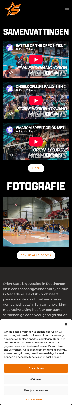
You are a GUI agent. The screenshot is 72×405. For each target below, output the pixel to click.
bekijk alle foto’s (36, 255)
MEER (36, 168)
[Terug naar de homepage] (13, 9)
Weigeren (36, 379)
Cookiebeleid (34, 399)
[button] (66, 324)
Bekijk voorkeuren (36, 390)
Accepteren (36, 368)
